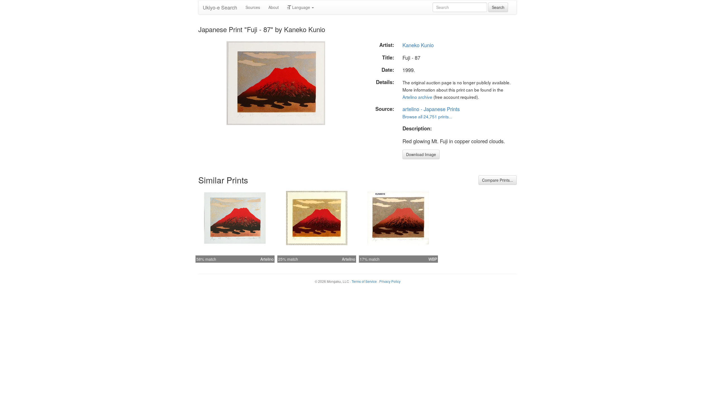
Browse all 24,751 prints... (427, 116)
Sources (253, 7)
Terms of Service (364, 281)
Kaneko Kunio (418, 45)
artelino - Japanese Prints (431, 109)
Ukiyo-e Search (220, 7)
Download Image (421, 154)
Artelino (267, 259)
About (273, 7)
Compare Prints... (497, 180)
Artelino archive (417, 97)
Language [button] (301, 7)
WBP (432, 259)
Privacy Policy (390, 281)
